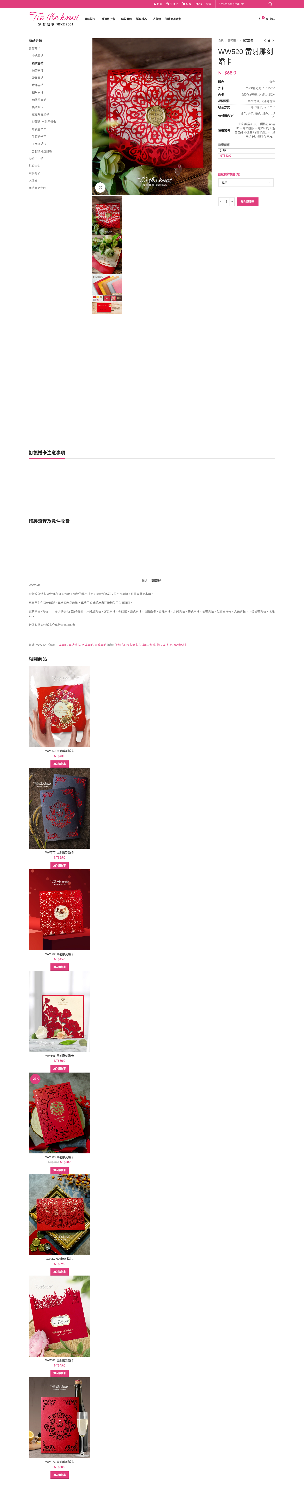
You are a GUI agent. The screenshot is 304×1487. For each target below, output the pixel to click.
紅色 (170, 645)
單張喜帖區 (39, 129)
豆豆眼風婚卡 (40, 114)
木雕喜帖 (37, 85)
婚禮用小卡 (36, 158)
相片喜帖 (37, 92)
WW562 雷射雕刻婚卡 (59, 954)
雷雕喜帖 (37, 78)
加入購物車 (247, 201)
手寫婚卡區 (39, 136)
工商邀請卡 (39, 144)
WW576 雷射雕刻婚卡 (59, 1461)
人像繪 (33, 180)
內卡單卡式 (133, 645)
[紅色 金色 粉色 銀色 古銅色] (246, 182)
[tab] (144, 581)
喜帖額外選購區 (42, 151)
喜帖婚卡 (233, 40)
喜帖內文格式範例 (44, 560)
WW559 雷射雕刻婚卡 (59, 751)
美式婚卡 (37, 107)
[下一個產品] (273, 41)
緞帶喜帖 (37, 70)
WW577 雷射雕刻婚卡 (59, 852)
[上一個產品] (265, 41)
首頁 (221, 40)
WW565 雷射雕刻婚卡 (59, 1055)
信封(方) (120, 645)
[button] (59, 764)
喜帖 (145, 645)
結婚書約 (34, 166)
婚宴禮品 (34, 173)
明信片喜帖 (39, 100)
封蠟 (152, 645)
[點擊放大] (100, 187)
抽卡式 (161, 645)
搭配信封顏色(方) (229, 174)
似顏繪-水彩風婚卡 (44, 121)
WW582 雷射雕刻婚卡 (59, 1360)
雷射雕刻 (180, 645)
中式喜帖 (37, 55)
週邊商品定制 (37, 188)
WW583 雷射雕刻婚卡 (59, 1157)
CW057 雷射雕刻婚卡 (60, 1258)
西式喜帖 (248, 40)
